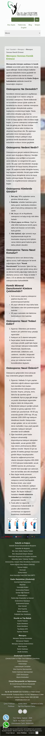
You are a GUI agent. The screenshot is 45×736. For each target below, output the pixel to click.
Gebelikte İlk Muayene (22, 548)
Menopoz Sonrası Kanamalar (22, 638)
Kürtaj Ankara (22, 572)
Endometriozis (22, 595)
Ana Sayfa (11, 25)
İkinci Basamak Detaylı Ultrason (22, 554)
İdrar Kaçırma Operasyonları (22, 669)
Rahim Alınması (22, 661)
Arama (8, 20)
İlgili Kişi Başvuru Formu (26, 706)
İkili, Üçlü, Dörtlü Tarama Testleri (22, 551)
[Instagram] (25, 713)
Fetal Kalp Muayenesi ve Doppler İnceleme (23, 556)
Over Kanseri (22, 606)
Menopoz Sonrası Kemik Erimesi (22, 644)
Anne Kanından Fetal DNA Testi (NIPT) (22, 575)
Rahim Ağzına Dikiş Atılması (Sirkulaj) (22, 564)
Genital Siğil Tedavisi (22, 593)
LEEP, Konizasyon (22, 674)
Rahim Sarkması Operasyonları (22, 672)
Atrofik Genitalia (22, 652)
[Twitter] (20, 713)
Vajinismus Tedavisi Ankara (22, 687)
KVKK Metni (22, 704)
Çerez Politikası (9, 704)
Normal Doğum (22, 567)
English (24, 28)
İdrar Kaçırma (22, 609)
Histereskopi (22, 664)
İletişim (37, 25)
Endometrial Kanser (22, 603)
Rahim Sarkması (22, 611)
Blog (30, 25)
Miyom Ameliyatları (22, 677)
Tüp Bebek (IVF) (22, 629)
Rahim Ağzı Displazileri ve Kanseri (22, 598)
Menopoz (21, 49)
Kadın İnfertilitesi (22, 624)
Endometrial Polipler (22, 590)
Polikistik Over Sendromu (22, 614)
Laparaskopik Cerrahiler (22, 666)
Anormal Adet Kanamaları (22, 582)
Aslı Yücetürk (11, 49)
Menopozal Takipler (22, 641)
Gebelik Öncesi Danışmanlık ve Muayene (22, 546)
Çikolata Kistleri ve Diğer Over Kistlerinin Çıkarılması (23, 658)
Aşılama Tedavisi (22, 632)
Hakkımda (22, 25)
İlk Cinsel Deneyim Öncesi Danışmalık (22, 684)
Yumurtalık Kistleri (22, 587)
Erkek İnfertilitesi (22, 626)
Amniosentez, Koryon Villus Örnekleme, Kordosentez (22, 562)
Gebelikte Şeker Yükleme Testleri (22, 559)
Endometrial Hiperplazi (22, 601)
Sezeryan (22, 570)
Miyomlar (23, 585)
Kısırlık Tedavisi (23, 621)
